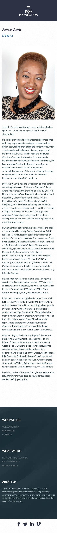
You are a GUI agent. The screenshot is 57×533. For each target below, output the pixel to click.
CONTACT (7, 434)
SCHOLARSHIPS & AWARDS (15, 457)
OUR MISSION (8, 430)
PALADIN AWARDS (10, 461)
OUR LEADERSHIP (10, 427)
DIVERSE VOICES (10, 465)
